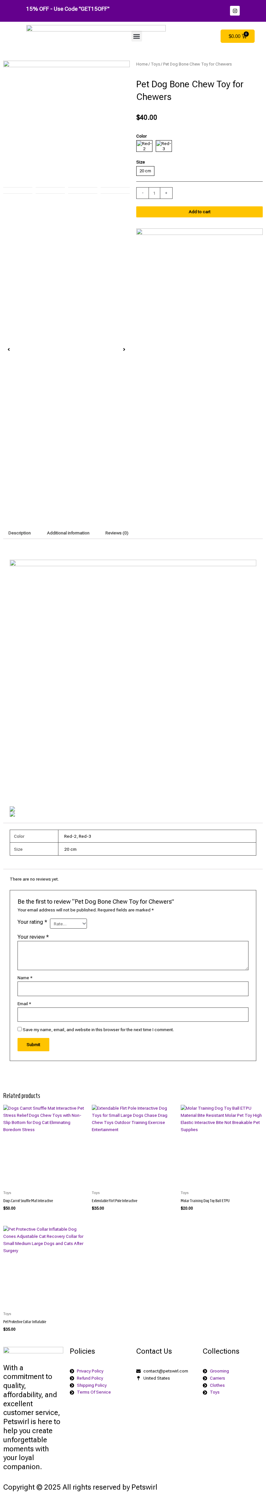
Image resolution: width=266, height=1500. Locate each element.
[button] (136, 36)
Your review (33, 937)
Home (142, 64)
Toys (155, 64)
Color (141, 136)
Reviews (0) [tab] (116, 532)
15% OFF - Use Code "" (67, 9)
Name (25, 977)
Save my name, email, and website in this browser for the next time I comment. (98, 1029)
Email (24, 1003)
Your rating (32, 922)
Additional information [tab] (68, 532)
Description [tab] (19, 532)
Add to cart (200, 211)
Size (140, 162)
